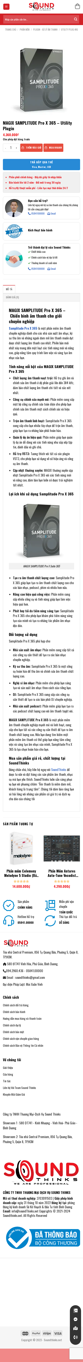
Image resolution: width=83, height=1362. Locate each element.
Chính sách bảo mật (13, 1032)
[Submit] (75, 19)
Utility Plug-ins (69, 29)
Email (53, 213)
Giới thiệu (8, 1068)
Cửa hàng (8, 1074)
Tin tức (7, 1081)
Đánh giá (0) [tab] (12, 297)
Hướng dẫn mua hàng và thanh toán (22, 1018)
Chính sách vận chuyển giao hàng (21, 1039)
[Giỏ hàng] (77, 7)
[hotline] (75, 1337)
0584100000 (38, 213)
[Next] (80, 861)
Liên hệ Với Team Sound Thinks (19, 1088)
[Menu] (6, 7)
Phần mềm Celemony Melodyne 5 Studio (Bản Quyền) (21, 873)
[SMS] (75, 1328)
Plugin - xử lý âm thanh (45, 29)
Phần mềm (25, 29)
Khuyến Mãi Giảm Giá (14, 1094)
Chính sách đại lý (12, 1025)
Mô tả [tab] (9, 289)
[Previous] (3, 861)
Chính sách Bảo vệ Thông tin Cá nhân (23, 1045)
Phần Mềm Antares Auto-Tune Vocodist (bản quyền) (62, 873)
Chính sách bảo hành (14, 1012)
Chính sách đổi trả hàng (16, 1005)
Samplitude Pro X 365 (23, 328)
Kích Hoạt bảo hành (40, 230)
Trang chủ (10, 29)
